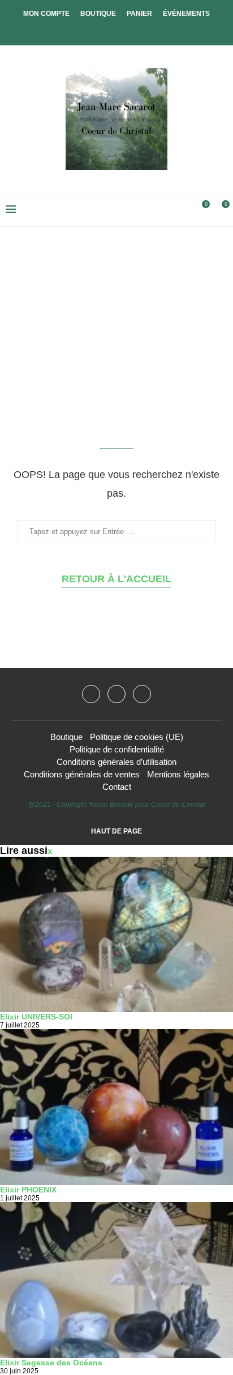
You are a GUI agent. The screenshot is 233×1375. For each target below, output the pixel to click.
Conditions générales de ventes (82, 774)
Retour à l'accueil (116, 579)
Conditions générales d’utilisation (116, 762)
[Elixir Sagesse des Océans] (116, 1280)
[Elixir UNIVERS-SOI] (116, 935)
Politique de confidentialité (117, 749)
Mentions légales (178, 774)
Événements (186, 14)
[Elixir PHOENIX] (116, 1107)
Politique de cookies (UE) (136, 737)
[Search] (182, 209)
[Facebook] (107, 30)
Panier (139, 14)
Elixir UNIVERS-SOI (36, 1016)
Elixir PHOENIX (28, 1189)
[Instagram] (116, 694)
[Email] (142, 694)
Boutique (98, 14)
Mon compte (46, 14)
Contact (116, 787)
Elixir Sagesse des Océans (51, 1362)
